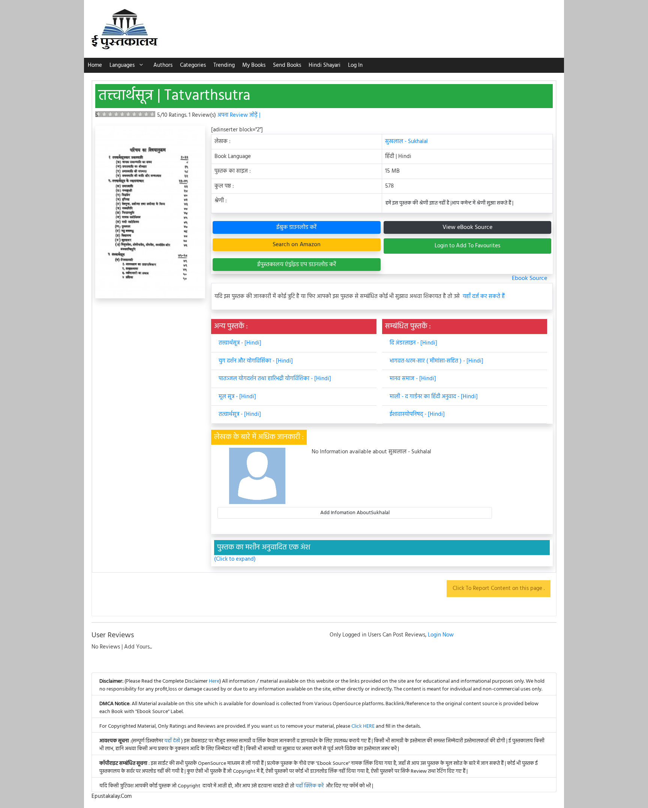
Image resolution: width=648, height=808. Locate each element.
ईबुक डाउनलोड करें (296, 227)
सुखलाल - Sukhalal (406, 141)
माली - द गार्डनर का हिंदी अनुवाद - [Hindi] (434, 396)
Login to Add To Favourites (467, 245)
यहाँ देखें (172, 741)
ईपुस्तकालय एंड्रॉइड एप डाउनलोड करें (296, 264)
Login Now (441, 634)
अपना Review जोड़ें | (239, 115)
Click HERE (363, 726)
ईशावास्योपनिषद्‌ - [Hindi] (417, 414)
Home (95, 65)
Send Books (287, 65)
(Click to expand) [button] (235, 559)
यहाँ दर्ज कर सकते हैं (484, 296)
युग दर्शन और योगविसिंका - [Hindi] (256, 361)
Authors (162, 65)
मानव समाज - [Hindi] (413, 378)
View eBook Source (467, 227)
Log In (355, 65)
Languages (122, 65)
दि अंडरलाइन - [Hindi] (413, 343)
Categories (193, 65)
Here (214, 681)
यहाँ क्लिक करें (310, 786)
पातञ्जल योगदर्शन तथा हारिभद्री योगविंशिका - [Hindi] (275, 378)
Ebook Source (529, 278)
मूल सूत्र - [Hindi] (237, 396)
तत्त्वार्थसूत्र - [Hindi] (240, 343)
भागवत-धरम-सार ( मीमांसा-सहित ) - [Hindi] (436, 361)
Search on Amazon (297, 245)
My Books (254, 65)
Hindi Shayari (324, 65)
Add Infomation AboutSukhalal (355, 513)
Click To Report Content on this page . (498, 588)
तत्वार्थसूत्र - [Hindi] (240, 414)
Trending (224, 65)
